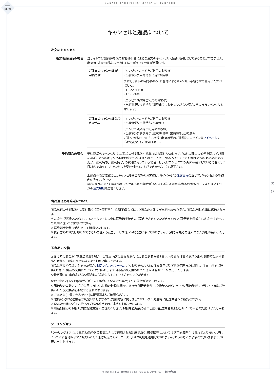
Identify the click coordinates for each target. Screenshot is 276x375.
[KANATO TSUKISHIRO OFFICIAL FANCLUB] (138, 3)
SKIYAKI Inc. (155, 372)
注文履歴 (183, 175)
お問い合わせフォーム (110, 265)
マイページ (210, 138)
